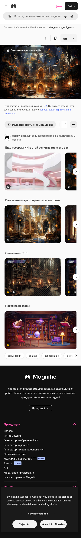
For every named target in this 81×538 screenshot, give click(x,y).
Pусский (40, 408)
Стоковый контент (15, 454)
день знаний (14, 355)
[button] (40, 408)
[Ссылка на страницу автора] (7, 138)
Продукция (12, 424)
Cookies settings (38, 513)
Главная (8, 27)
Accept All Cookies (53, 524)
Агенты (12, 463)
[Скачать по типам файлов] (73, 38)
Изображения (37, 27)
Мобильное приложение (19, 472)
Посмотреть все (58, 147)
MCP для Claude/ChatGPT (24, 458)
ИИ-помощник (12, 435)
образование (52, 355)
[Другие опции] (45, 38)
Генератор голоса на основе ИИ (24, 449)
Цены (58, 6)
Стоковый (21, 27)
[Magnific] (40, 377)
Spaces (8, 431)
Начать (9, 487)
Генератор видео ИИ (16, 445)
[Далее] (65, 124)
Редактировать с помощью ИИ (32, 124)
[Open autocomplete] (8, 16)
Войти (71, 6)
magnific (16, 139)
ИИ (45, 105)
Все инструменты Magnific (20, 477)
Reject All (24, 524)
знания (33, 355)
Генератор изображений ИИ (21, 440)
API (6, 468)
